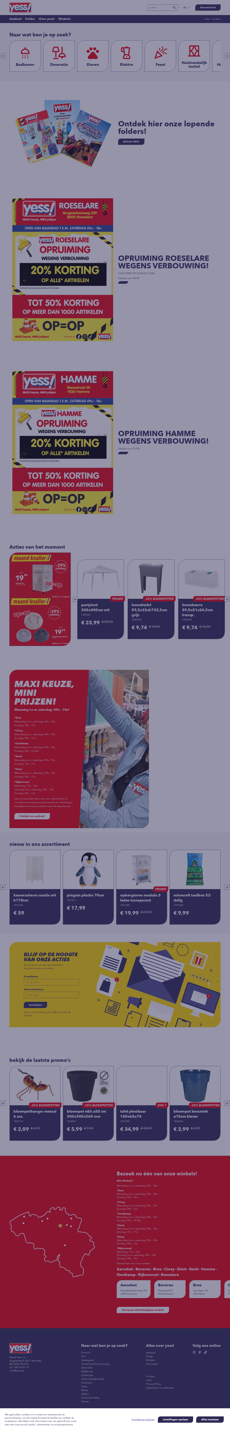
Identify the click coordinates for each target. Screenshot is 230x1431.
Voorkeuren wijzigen (143, 1419)
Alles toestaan (210, 1419)
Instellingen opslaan (175, 1419)
